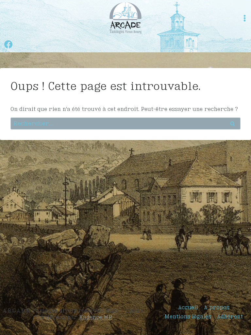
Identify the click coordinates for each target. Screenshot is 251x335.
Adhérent (230, 316)
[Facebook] (8, 44)
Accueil (188, 307)
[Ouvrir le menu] (244, 18)
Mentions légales (187, 316)
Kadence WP (95, 317)
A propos (216, 307)
